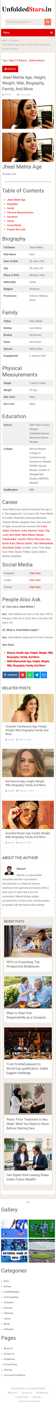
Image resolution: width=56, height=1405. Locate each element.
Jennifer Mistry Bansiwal (31, 539)
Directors (8, 1308)
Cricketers (9, 1302)
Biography (12, 204)
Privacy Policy (10, 1364)
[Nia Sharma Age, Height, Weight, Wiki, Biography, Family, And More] (28, 763)
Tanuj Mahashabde (43, 543)
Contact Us (9, 1353)
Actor (6, 1281)
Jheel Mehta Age (16, 199)
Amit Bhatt (15, 534)
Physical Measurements (20, 212)
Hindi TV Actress (18, 60)
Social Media (14, 225)
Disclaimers (9, 1359)
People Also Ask (16, 229)
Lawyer (7, 1318)
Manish (8, 94)
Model (7, 1324)
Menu (6, 32)
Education (12, 216)
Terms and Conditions (14, 1375)
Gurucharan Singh (11, 547)
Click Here (35, 573)
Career (10, 221)
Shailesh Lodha (18, 530)
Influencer (9, 1313)
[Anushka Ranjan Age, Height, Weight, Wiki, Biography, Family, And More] (28, 815)
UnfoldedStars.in (19, 1388)
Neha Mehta (28, 534)
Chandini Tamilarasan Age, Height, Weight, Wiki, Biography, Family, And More (26, 730)
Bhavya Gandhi (24, 543)
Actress (11, 68)
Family (10, 208)
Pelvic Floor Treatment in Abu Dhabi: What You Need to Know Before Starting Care (28, 1124)
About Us (8, 1348)
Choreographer (11, 1297)
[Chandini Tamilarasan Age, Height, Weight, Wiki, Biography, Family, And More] (28, 708)
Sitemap (8, 1370)
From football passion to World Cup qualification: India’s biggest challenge (27, 1068)
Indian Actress (37, 60)
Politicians (9, 1329)
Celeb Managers (12, 1292)
